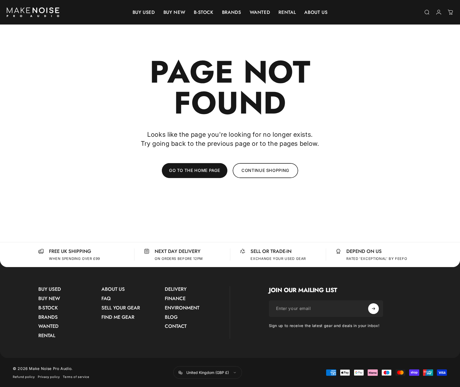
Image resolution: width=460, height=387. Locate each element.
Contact (176, 326)
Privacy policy (49, 377)
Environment (182, 308)
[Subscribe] (373, 308)
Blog (171, 317)
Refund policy (24, 377)
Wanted (48, 326)
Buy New (49, 299)
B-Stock (48, 308)
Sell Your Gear (120, 308)
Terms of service (76, 377)
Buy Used (49, 289)
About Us (113, 289)
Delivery (176, 289)
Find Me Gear (117, 317)
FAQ (106, 299)
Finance (175, 299)
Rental (46, 336)
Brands (48, 317)
